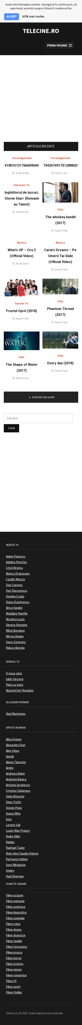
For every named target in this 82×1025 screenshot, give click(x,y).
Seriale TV (21, 303)
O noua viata (14, 673)
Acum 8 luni (22, 173)
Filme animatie (15, 901)
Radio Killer (13, 836)
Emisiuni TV (21, 185)
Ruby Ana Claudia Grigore (22, 853)
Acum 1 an (61, 173)
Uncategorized (21, 158)
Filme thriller (14, 992)
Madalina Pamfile (17, 613)
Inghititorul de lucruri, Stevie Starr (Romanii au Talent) (22, 198)
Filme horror (14, 958)
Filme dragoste (15, 935)
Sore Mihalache (16, 865)
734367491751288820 (60, 165)
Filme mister (14, 969)
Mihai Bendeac (15, 631)
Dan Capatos (14, 585)
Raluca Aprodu (15, 648)
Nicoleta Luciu (15, 619)
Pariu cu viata (14, 685)
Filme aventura (15, 907)
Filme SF (11, 981)
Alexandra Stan (15, 745)
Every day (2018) (60, 363)
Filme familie (14, 941)
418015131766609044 (22, 165)
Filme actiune (14, 895)
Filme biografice (16, 912)
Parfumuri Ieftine (17, 859)
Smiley (10, 871)
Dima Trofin (13, 802)
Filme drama (13, 930)
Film (60, 209)
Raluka (10, 842)
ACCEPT (12, 16)
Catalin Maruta (15, 579)
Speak (10, 756)
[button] (59, 45)
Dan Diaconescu (16, 591)
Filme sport (13, 987)
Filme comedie (15, 918)
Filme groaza (14, 952)
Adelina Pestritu (16, 562)
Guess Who (13, 813)
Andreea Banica (16, 779)
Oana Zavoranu (16, 642)
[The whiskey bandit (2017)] (60, 192)
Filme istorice (14, 964)
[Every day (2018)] (60, 339)
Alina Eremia (13, 739)
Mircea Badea (15, 636)
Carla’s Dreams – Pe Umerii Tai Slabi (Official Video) (60, 256)
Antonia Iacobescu (18, 785)
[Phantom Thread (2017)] (60, 286)
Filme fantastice (16, 947)
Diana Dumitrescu (17, 602)
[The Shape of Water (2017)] (22, 340)
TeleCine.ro (41, 31)
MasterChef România (19, 690)
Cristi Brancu (14, 568)
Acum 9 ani (61, 230)
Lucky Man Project (18, 831)
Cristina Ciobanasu (18, 791)
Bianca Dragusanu (18, 573)
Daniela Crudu (15, 596)
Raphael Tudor (15, 848)
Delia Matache (15, 796)
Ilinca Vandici (14, 608)
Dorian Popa (14, 808)
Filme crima (13, 924)
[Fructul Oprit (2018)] (22, 287)
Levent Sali (13, 825)
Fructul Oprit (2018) (21, 311)
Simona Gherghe (16, 625)
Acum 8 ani (22, 212)
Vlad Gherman (15, 876)
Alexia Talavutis (16, 762)
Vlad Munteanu (15, 714)
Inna (9, 819)
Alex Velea (12, 751)
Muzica (21, 242)
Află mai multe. (33, 16)
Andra (9, 768)
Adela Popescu (15, 556)
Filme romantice (16, 975)
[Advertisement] (41, 96)
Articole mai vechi (43, 397)
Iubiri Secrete (15, 679)
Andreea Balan (15, 773)
